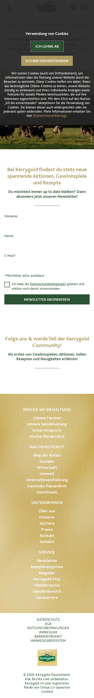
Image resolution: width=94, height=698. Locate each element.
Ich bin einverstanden (47, 61)
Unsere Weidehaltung (47, 423)
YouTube (47, 379)
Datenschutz (48, 619)
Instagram (24, 379)
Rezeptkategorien (47, 566)
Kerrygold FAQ (47, 578)
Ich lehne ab (47, 46)
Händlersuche (47, 585)
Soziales (47, 461)
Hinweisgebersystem (48, 641)
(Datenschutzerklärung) (49, 115)
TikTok (70, 379)
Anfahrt (47, 541)
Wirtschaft (47, 467)
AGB (48, 624)
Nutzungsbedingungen (48, 628)
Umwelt (47, 473)
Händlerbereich (47, 591)
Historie (47, 517)
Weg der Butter (47, 455)
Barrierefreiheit (48, 636)
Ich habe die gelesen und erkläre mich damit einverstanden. (48, 286)
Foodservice (47, 597)
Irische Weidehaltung (47, 409)
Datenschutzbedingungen (48, 284)
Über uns (47, 510)
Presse (47, 529)
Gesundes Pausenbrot (47, 485)
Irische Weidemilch (46, 436)
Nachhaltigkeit (47, 446)
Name (8, 236)
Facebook (35, 379)
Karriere (47, 523)
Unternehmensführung (47, 479)
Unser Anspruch (47, 430)
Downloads (47, 492)
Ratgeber (47, 572)
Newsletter (47, 560)
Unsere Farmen (47, 417)
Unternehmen (47, 502)
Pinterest (59, 379)
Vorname (10, 216)
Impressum (48, 632)
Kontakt (47, 535)
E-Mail (10, 256)
